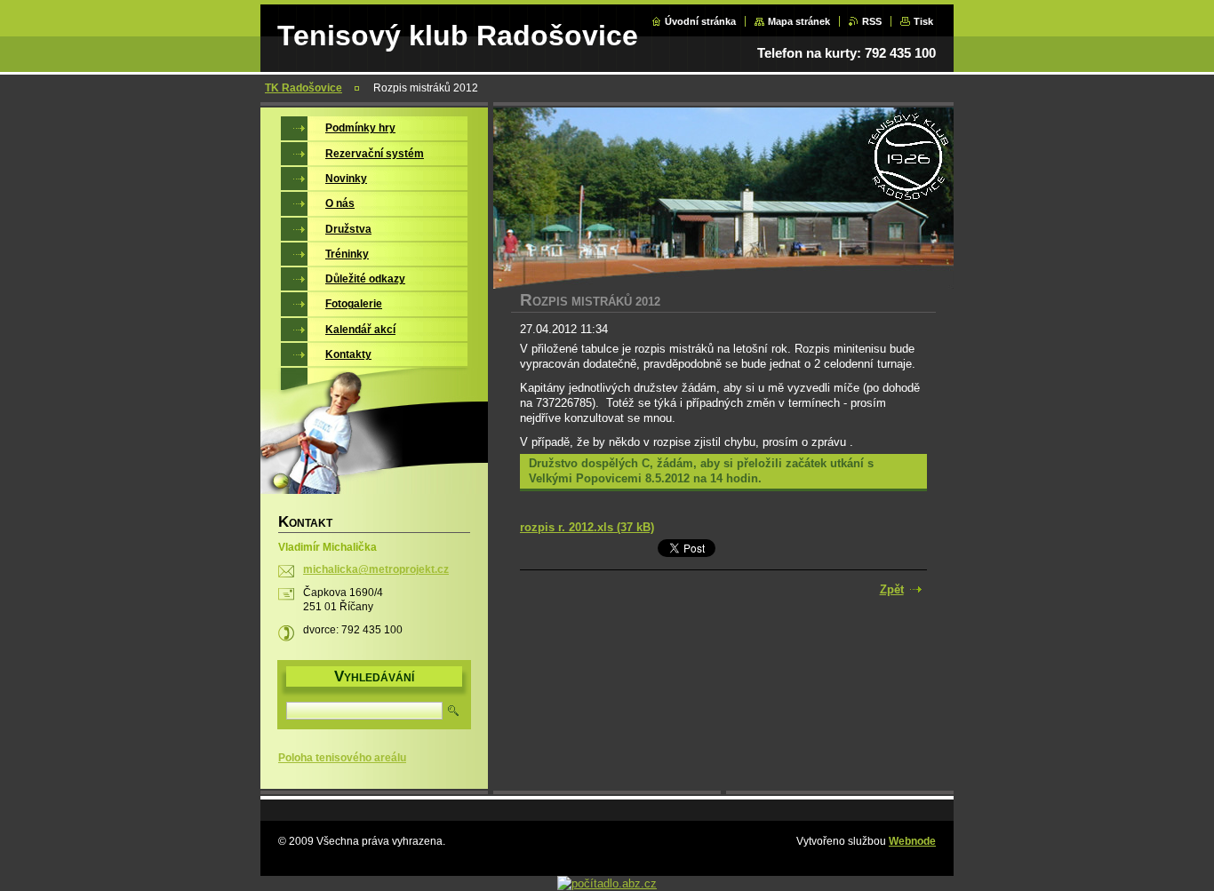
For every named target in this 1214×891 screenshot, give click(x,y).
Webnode (912, 841)
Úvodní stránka (700, 21)
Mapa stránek (799, 21)
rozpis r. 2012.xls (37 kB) (587, 527)
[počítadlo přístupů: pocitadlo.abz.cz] (607, 883)
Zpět (892, 589)
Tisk (923, 21)
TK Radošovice (303, 88)
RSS (872, 21)
